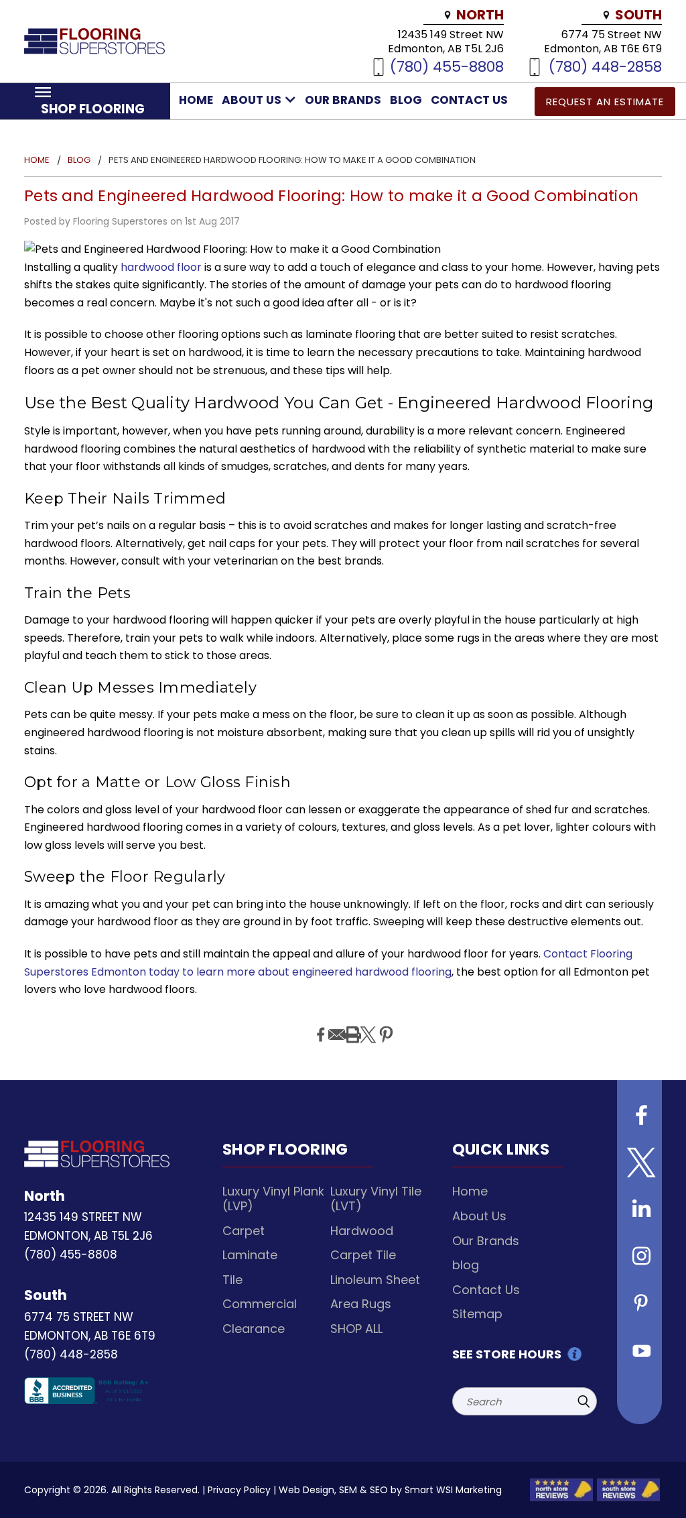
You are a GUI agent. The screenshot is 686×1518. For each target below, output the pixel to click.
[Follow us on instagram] (639, 1258)
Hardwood (361, 1230)
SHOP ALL (356, 1328)
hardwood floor (162, 267)
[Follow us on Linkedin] (639, 1211)
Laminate (249, 1254)
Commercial (259, 1303)
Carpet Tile (363, 1254)
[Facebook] (319, 1024)
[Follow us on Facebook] (639, 1117)
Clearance (253, 1328)
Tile (232, 1279)
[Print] (351, 1024)
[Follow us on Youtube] (639, 1351)
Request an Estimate (605, 102)
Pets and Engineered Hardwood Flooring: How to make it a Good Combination (331, 196)
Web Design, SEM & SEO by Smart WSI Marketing (390, 1490)
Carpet (243, 1230)
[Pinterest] (384, 1024)
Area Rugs (360, 1303)
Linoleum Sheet (375, 1279)
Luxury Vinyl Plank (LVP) (273, 1198)
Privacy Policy (239, 1490)
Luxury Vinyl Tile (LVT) (375, 1198)
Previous (665, 1476)
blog (406, 100)
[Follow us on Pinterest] (639, 1305)
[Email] (335, 1024)
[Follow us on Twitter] (639, 1164)
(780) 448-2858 (605, 66)
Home (196, 100)
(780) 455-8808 (447, 66)
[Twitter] (366, 1024)
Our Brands (343, 100)
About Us (253, 100)
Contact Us (469, 100)
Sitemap (477, 1313)
